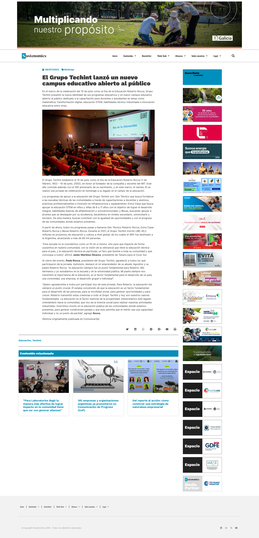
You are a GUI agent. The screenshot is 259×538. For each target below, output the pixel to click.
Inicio (114, 55)
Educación (25, 340)
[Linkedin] (221, 528)
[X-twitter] (231, 528)
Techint (36, 340)
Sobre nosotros (198, 55)
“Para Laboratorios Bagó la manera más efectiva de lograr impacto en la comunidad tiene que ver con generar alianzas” (43, 405)
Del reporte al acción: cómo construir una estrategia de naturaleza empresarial (150, 403)
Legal (215, 55)
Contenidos (128, 55)
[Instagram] (226, 528)
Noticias (69, 69)
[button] (233, 56)
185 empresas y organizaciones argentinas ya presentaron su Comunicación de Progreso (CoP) (98, 405)
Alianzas (179, 55)
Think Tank (162, 55)
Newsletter (146, 55)
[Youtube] (236, 528)
